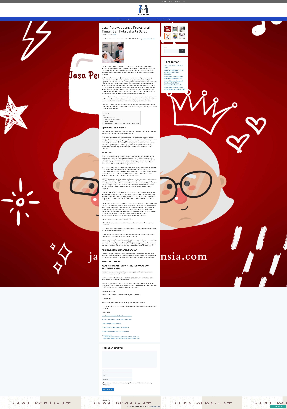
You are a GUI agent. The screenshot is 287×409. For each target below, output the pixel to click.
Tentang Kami (128, 19)
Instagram (177, 1)
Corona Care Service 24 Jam (142, 19)
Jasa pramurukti (107, 335)
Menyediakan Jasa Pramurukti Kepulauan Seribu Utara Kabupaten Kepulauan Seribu (173, 83)
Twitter (170, 1)
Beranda (119, 19)
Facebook (164, 1)
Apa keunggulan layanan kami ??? (113, 119)
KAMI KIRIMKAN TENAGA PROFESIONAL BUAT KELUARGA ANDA (121, 123)
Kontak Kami (156, 19)
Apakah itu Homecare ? (109, 117)
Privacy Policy (166, 19)
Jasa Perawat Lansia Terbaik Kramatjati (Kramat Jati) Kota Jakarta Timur (121, 336)
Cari (165, 48)
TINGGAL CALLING (109, 121)
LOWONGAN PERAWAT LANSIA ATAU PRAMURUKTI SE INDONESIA (173, 72)
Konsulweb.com (155, 406)
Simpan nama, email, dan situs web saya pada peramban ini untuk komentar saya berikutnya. (128, 384)
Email (184, 1)
